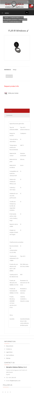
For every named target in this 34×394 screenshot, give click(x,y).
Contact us (9, 349)
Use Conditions (10, 355)
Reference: (7, 69)
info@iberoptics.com (15, 380)
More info (9, 111)
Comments (9, 115)
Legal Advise (9, 352)
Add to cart (9, 76)
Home (6, 17)
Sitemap (8, 358)
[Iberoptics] (14, 4)
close (28, 2)
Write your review (13, 93)
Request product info (11, 86)
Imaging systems (15, 17)
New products (9, 346)
